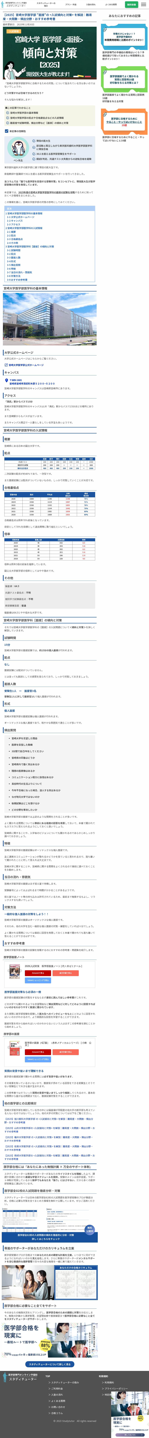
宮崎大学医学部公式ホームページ (26, 365)
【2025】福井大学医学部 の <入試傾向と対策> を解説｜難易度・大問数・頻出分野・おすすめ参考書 (48, 1138)
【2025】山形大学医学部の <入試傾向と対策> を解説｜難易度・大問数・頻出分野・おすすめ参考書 (49, 1129)
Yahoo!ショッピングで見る (38, 980)
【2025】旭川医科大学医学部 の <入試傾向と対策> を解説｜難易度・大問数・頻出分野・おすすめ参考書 (48, 1120)
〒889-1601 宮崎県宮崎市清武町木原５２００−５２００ (32, 381)
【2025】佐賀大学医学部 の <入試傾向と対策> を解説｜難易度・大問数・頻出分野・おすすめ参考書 (48, 1148)
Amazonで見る (38, 973)
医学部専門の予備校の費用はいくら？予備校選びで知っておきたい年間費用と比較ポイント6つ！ (123, 56)
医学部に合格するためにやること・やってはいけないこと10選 (123, 138)
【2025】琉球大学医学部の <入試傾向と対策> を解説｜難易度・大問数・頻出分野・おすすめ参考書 (49, 1157)
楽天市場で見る (66, 973)
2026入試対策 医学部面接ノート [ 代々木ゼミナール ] (53, 966)
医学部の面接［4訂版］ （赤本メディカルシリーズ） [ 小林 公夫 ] (58, 1044)
